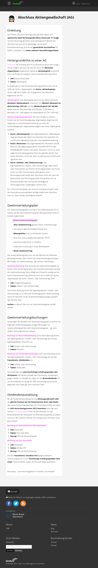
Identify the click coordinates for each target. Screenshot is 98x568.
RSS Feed (54, 531)
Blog (52, 528)
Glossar (54, 542)
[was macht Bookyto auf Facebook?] (9, 503)
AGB (7, 528)
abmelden (18, 551)
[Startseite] (11, 560)
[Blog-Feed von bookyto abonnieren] (23, 503)
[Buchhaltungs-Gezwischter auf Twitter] (16, 503)
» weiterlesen (51, 497)
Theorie (54, 545)
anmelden (10, 551)
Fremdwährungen (20, 411)
